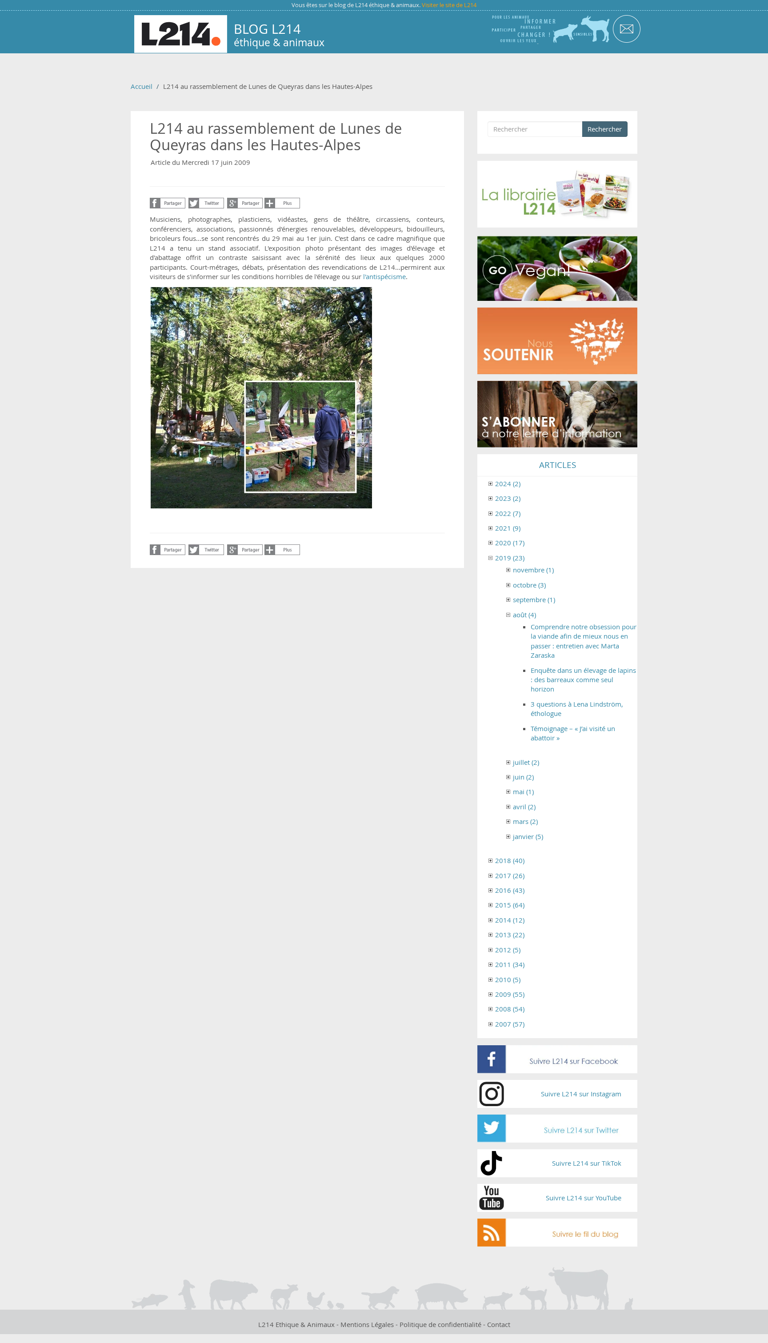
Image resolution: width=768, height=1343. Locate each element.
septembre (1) (534, 599)
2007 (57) (509, 1023)
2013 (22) (509, 934)
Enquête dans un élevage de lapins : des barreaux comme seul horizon (583, 680)
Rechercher (605, 128)
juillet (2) (526, 762)
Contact (498, 1324)
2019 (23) (509, 557)
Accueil (141, 86)
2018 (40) (509, 860)
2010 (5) (507, 979)
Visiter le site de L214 (449, 5)
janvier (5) (528, 836)
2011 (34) (509, 964)
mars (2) (525, 821)
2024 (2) (507, 483)
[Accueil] (180, 34)
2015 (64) (509, 904)
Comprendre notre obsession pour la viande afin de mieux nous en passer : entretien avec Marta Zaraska (583, 641)
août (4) (524, 614)
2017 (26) (509, 875)
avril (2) (524, 806)
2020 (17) (509, 542)
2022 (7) (507, 513)
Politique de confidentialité (440, 1324)
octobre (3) (529, 584)
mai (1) (523, 791)
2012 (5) (507, 949)
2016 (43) (509, 890)
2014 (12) (509, 919)
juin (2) (523, 776)
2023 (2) (507, 498)
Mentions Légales (367, 1324)
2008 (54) (509, 1008)
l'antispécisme (384, 276)
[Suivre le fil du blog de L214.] (557, 1233)
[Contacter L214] (626, 28)
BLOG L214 (267, 28)
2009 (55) (509, 994)
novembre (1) (533, 569)
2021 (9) (507, 528)
